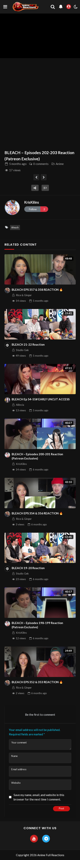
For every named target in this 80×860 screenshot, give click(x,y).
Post (61, 808)
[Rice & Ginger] (7, 290)
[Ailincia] (7, 400)
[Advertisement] (40, 101)
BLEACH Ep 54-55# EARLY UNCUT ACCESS (41, 399)
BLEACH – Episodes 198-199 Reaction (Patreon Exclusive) (37, 625)
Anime (60, 163)
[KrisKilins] (12, 207)
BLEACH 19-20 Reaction (28, 568)
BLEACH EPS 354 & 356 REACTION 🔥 (37, 513)
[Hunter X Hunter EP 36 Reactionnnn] (36, 177)
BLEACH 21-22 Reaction (28, 344)
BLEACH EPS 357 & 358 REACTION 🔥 (37, 289)
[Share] (35, 188)
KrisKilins (31, 202)
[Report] (45, 188)
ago (18, 163)
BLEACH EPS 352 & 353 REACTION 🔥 (37, 682)
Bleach (15, 227)
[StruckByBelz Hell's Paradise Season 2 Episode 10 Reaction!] (44, 177)
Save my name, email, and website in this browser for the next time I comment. (39, 797)
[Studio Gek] (7, 345)
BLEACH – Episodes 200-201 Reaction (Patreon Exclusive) (37, 456)
